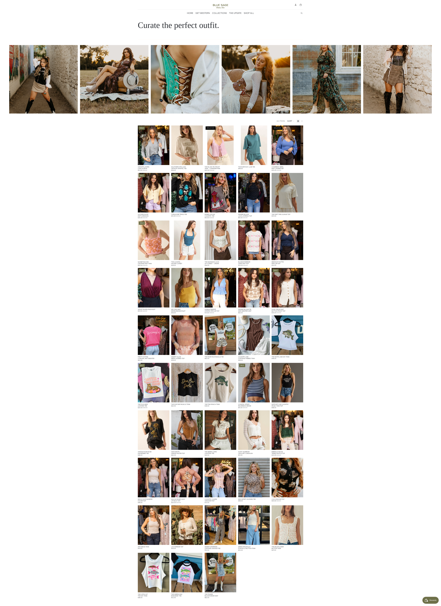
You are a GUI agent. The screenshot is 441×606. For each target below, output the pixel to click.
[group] (43, 79)
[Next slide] (166, 145)
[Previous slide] (141, 145)
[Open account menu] (295, 4)
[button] (290, 121)
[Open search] (301, 13)
